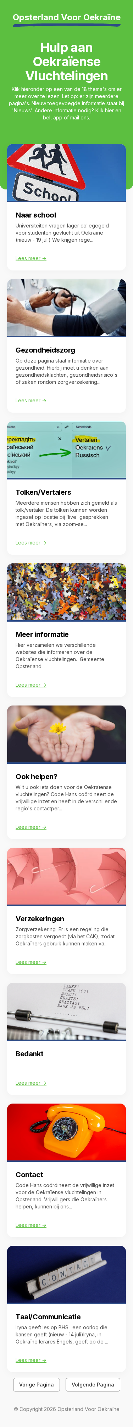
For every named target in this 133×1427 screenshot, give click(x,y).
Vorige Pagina (36, 1385)
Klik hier (104, 110)
